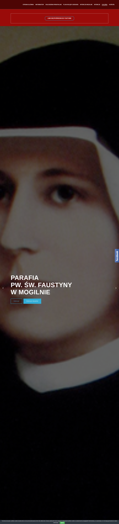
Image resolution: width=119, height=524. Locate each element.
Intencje (16, 301)
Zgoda (62, 522)
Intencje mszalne (32, 301)
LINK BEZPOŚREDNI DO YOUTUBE (59, 18)
